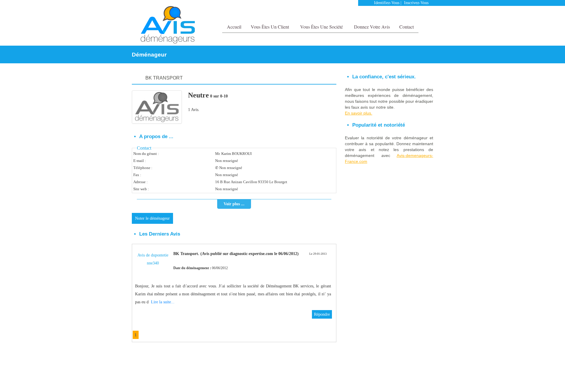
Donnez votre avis (372, 27)
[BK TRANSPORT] (157, 107)
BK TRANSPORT (164, 77)
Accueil (234, 27)
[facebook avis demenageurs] (417, 14)
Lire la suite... (163, 302)
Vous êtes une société (322, 27)
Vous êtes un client (270, 27)
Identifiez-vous (386, 3)
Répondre (322, 314)
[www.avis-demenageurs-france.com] (167, 25)
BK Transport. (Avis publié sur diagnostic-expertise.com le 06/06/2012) (236, 253)
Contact (406, 27)
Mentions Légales (394, 366)
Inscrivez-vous (416, 3)
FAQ (414, 366)
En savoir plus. (358, 113)
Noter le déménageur (152, 218)
